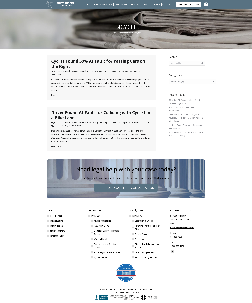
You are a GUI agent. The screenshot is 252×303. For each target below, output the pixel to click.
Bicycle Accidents (58, 71)
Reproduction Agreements (146, 257)
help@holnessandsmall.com (182, 227)
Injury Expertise (100, 257)
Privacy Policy (133, 292)
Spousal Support (142, 234)
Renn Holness (56, 216)
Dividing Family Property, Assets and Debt (148, 246)
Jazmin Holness (56, 226)
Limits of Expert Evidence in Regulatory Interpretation (185, 127)
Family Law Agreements (145, 252)
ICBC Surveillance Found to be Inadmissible (181, 109)
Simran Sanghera (57, 231)
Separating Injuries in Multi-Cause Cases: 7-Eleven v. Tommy (186, 134)
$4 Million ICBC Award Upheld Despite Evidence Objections (185, 102)
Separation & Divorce (144, 221)
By (137, 71)
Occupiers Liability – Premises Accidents (106, 232)
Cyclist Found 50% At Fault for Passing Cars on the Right (98, 63)
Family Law (137, 216)
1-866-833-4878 (177, 246)
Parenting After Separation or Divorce (147, 227)
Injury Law (95, 216)
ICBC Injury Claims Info (107, 71)
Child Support (140, 239)
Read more (56, 95)
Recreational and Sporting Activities (105, 246)
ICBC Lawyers (122, 71)
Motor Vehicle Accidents (138, 122)
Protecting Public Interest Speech (108, 252)
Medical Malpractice (102, 221)
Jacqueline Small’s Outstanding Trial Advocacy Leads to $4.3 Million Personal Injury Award (186, 117)
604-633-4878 (176, 237)
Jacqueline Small (57, 221)
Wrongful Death (100, 239)
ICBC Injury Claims (102, 226)
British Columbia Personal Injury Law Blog (81, 71)
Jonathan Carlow (57, 236)
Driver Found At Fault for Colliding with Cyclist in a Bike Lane (100, 115)
